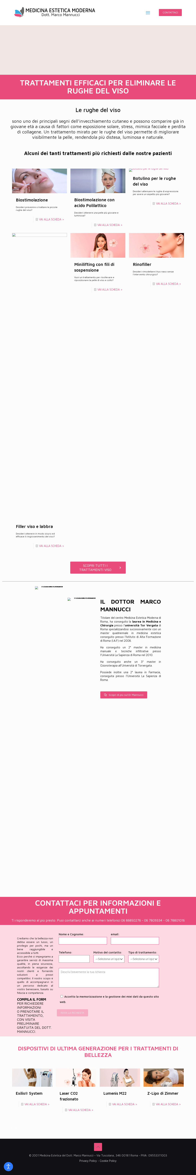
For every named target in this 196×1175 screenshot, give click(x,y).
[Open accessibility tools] (8, 1166)
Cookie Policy (108, 1160)
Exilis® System (29, 1093)
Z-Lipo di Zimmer (162, 1093)
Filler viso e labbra (34, 526)
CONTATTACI (170, 12)
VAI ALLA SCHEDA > (51, 219)
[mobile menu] (148, 12)
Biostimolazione (32, 199)
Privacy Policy (88, 1160)
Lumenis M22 (115, 1093)
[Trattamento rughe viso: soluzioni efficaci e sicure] (54, 12)
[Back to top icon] (98, 1147)
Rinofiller (142, 264)
